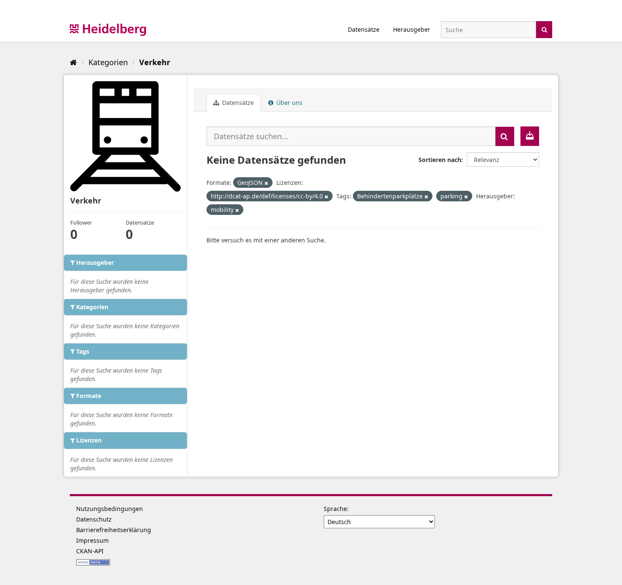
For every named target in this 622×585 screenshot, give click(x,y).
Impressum (92, 540)
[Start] (73, 62)
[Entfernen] (266, 183)
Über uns (289, 103)
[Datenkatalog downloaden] (529, 136)
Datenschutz (94, 519)
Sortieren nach (439, 160)
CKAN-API (90, 551)
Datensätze (364, 29)
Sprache (335, 509)
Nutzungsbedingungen (109, 509)
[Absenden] (544, 29)
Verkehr (154, 62)
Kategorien (108, 62)
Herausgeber (411, 29)
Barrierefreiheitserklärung (113, 530)
